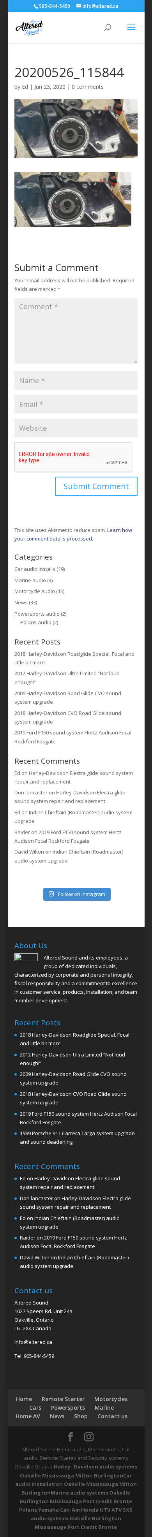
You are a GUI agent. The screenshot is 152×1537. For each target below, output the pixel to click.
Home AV (28, 1416)
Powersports (68, 1407)
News (21, 602)
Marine (104, 1407)
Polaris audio (35, 622)
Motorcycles (110, 1399)
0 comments (88, 86)
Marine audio (30, 580)
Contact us (112, 1416)
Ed (25, 86)
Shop (81, 1416)
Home (24, 1399)
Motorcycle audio (34, 591)
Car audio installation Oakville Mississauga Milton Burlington (76, 1484)
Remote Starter (63, 1399)
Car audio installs (34, 568)
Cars (35, 1407)
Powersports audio (37, 613)
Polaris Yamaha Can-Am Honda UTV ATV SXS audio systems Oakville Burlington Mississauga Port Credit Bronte (76, 1518)
